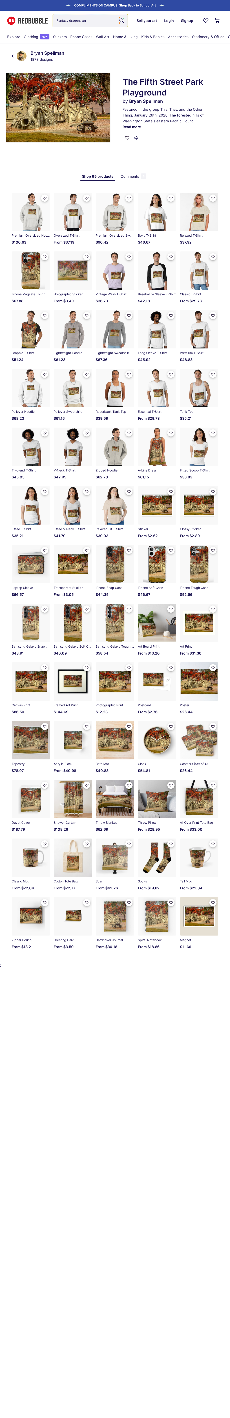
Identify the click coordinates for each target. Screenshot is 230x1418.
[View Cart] (217, 20)
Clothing (36, 37)
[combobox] (90, 20)
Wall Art (102, 37)
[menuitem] (13, 36)
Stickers (60, 37)
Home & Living (125, 37)
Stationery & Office (208, 37)
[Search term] (121, 20)
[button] (115, 5)
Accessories (178, 37)
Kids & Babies (152, 37)
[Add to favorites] (127, 137)
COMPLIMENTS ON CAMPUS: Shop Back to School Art (115, 5)
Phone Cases (81, 37)
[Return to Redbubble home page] (27, 21)
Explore (13, 37)
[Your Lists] (205, 20)
